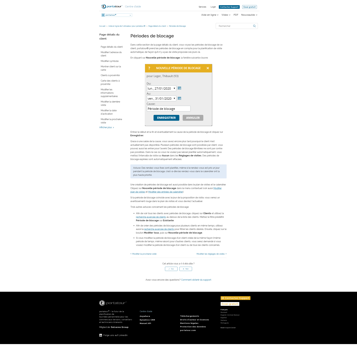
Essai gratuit (249, 7)
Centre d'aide (132, 6)
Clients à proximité (110, 75)
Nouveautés (248, 15)
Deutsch (224, 312)
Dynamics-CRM (147, 320)
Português (225, 323)
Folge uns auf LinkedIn (115, 335)
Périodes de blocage (177, 26)
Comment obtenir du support (196, 279)
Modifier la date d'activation (109, 112)
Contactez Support (229, 7)
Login (213, 7)
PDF (236, 15)
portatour (111, 15)
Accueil (102, 26)
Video (225, 15)
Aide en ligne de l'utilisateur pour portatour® (126, 26)
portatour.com (188, 330)
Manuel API (145, 323)
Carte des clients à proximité (110, 82)
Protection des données (193, 327)
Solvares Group (119, 327)
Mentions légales (189, 323)
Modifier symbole (110, 61)
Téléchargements (189, 316)
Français (224, 309)
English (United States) (230, 315)
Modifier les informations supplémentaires (109, 93)
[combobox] (237, 26)
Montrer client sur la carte (111, 68)
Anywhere (145, 316)
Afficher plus (105, 127)
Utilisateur (143, 15)
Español (224, 317)
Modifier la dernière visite (110, 103)
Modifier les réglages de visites (211, 254)
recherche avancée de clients (151, 217)
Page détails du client (157, 26)
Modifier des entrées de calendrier (165, 192)
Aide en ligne (208, 15)
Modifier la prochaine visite (111, 121)
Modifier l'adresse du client (111, 54)
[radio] (171, 269)
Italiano (224, 320)
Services (202, 7)
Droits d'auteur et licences (194, 320)
